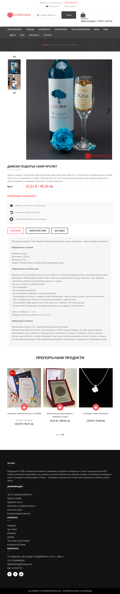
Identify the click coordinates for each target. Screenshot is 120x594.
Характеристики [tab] (37, 230)
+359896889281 (70, 2)
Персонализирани (80, 29)
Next (14, 91)
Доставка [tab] (60, 230)
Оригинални (61, 29)
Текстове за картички (18, 541)
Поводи (30, 29)
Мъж (106, 29)
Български (54, 6)
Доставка (12, 529)
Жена (96, 29)
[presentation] (57, 434)
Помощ (10, 537)
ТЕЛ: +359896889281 (16, 560)
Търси (68, 15)
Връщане (11, 533)
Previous (14, 55)
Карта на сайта (14, 510)
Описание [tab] (16, 230)
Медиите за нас (15, 502)
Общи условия (14, 498)
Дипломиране (14, 29)
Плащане (11, 525)
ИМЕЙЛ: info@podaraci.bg (19, 564)
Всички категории (16, 545)
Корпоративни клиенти (18, 514)
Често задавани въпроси (19, 494)
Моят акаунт (70, 6)
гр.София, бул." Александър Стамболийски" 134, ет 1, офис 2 (35, 556)
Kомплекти (44, 29)
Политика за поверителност (21, 506)
